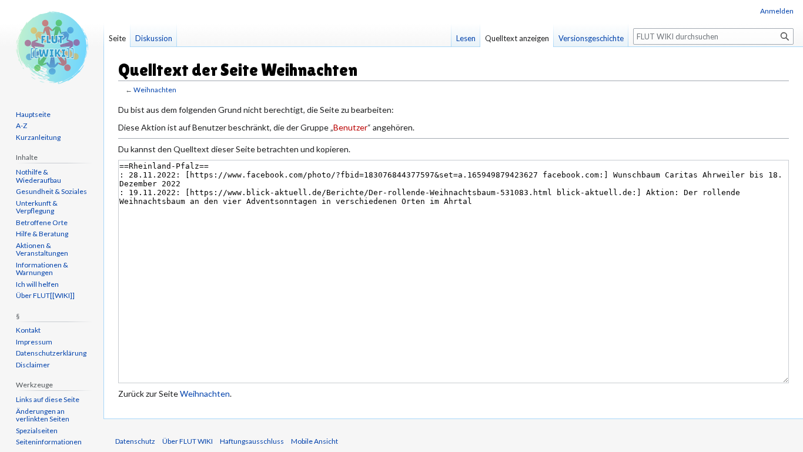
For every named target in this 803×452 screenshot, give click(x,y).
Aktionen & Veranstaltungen (42, 249)
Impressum (34, 341)
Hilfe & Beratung (42, 233)
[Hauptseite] (52, 47)
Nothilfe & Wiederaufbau (38, 176)
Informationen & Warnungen (42, 268)
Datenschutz (135, 441)
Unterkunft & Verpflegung (37, 207)
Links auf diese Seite (47, 399)
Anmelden (777, 10)
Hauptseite (33, 114)
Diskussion (153, 38)
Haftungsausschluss (252, 441)
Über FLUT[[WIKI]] (45, 295)
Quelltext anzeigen (517, 38)
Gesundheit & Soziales (51, 191)
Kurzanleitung (38, 137)
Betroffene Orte (42, 222)
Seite (117, 38)
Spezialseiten (37, 430)
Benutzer (350, 127)
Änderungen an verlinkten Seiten (42, 415)
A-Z (21, 125)
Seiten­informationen (49, 441)
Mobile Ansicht (314, 441)
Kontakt (28, 330)
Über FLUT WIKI (187, 441)
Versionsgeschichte (591, 38)
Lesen (466, 38)
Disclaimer (33, 364)
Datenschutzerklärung (51, 353)
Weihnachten (154, 89)
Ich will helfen (37, 284)
